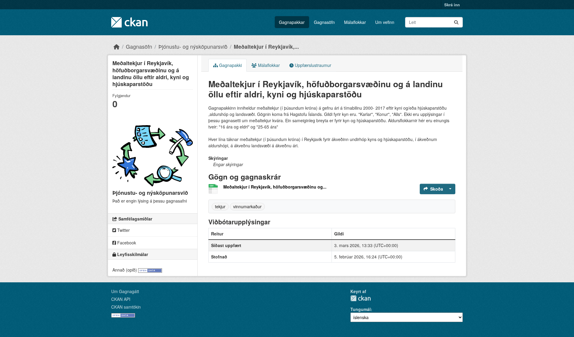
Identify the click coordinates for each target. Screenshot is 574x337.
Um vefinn (384, 22)
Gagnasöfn (324, 22)
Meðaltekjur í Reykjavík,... (266, 46)
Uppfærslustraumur (312, 65)
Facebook (126, 243)
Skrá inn (452, 4)
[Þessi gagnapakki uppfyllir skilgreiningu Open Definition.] (150, 270)
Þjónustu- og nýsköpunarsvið (193, 46)
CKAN (360, 298)
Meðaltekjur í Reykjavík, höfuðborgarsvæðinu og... (274, 187)
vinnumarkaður (247, 206)
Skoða (436, 189)
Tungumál (360, 309)
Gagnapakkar (292, 22)
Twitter (123, 230)
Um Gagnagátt (125, 291)
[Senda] (456, 22)
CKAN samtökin (126, 307)
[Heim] (117, 46)
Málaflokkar (355, 22)
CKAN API (120, 299)
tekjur (220, 206)
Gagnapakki (230, 65)
